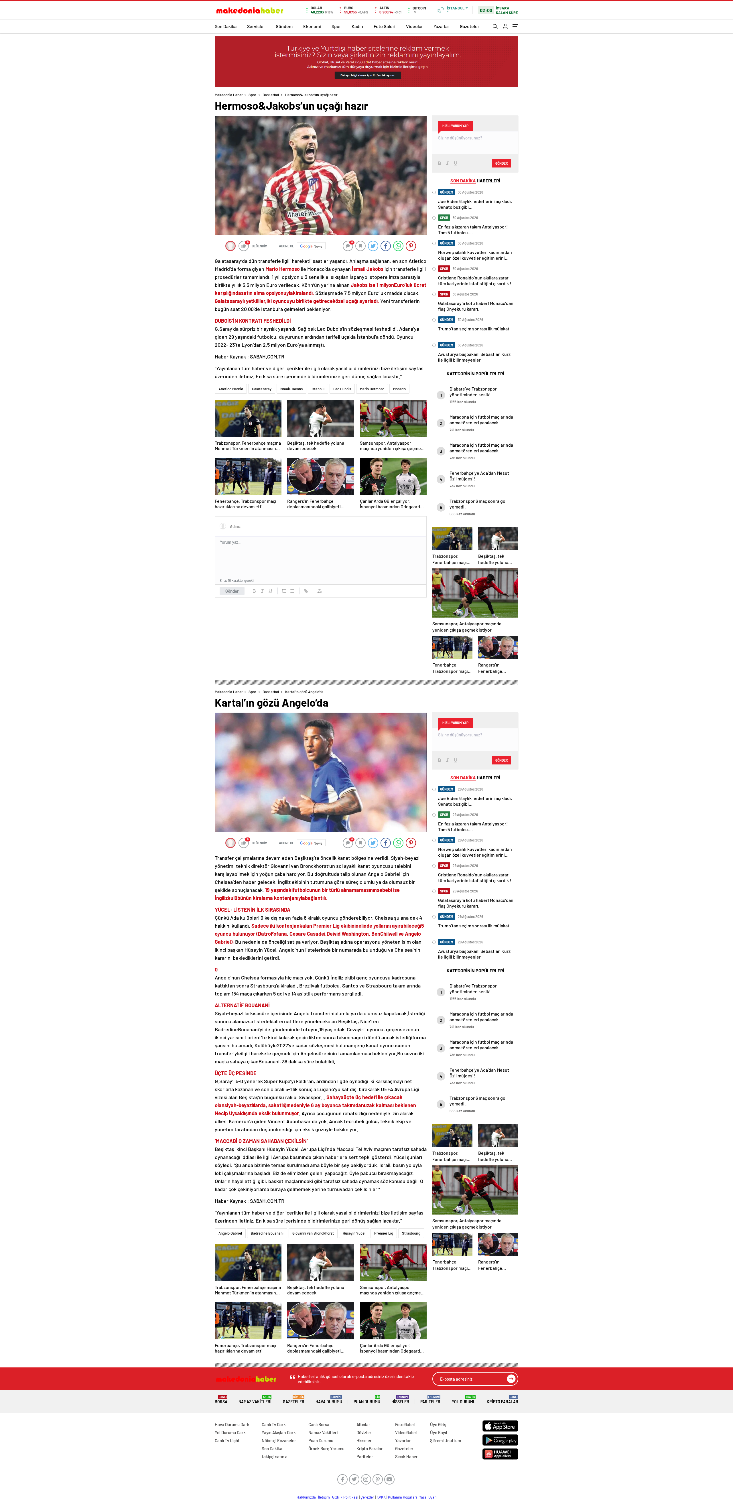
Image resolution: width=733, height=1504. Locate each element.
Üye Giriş (438, 1424)
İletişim (324, 1497)
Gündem (284, 26)
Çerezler (367, 1497)
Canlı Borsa (318, 1424)
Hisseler (400, 1399)
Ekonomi (312, 26)
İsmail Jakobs (291, 389)
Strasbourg (411, 1233)
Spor (336, 26)
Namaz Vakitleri (255, 1399)
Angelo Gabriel (230, 1233)
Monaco (399, 389)
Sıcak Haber (406, 1456)
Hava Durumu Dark (232, 1424)
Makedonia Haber (229, 94)
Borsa (221, 1399)
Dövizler (363, 1432)
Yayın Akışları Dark (279, 1432)
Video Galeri (406, 1432)
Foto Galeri (384, 26)
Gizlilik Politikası (345, 1497)
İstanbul (318, 389)
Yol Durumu (464, 1399)
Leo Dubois (342, 389)
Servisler (256, 26)
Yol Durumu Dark (230, 1432)
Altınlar (363, 1424)
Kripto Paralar (502, 1399)
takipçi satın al (275, 1456)
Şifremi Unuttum (445, 1440)
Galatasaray (261, 389)
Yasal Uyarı (428, 1497)
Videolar (414, 26)
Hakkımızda (306, 1497)
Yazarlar (441, 26)
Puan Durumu (367, 1399)
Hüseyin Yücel (354, 1233)
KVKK (381, 1497)
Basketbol (271, 94)
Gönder (232, 591)
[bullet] (292, 591)
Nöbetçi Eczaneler (279, 1440)
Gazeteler (469, 26)
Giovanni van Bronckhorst (313, 1233)
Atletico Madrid (230, 389)
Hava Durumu (329, 1399)
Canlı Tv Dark (274, 1424)
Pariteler (430, 1399)
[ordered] (284, 591)
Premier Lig (383, 1233)
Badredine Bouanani (267, 1233)
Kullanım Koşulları (402, 1497)
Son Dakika (226, 26)
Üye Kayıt (439, 1432)
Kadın (357, 26)
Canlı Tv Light (227, 1440)
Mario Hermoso (372, 389)
